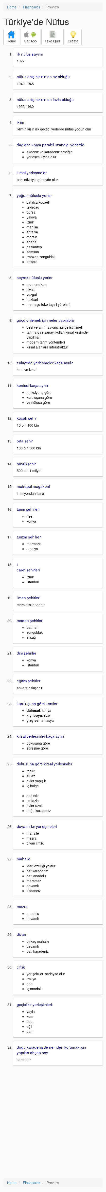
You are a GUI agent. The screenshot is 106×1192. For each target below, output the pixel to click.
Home (12, 6)
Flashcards (31, 6)
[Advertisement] (53, 1122)
